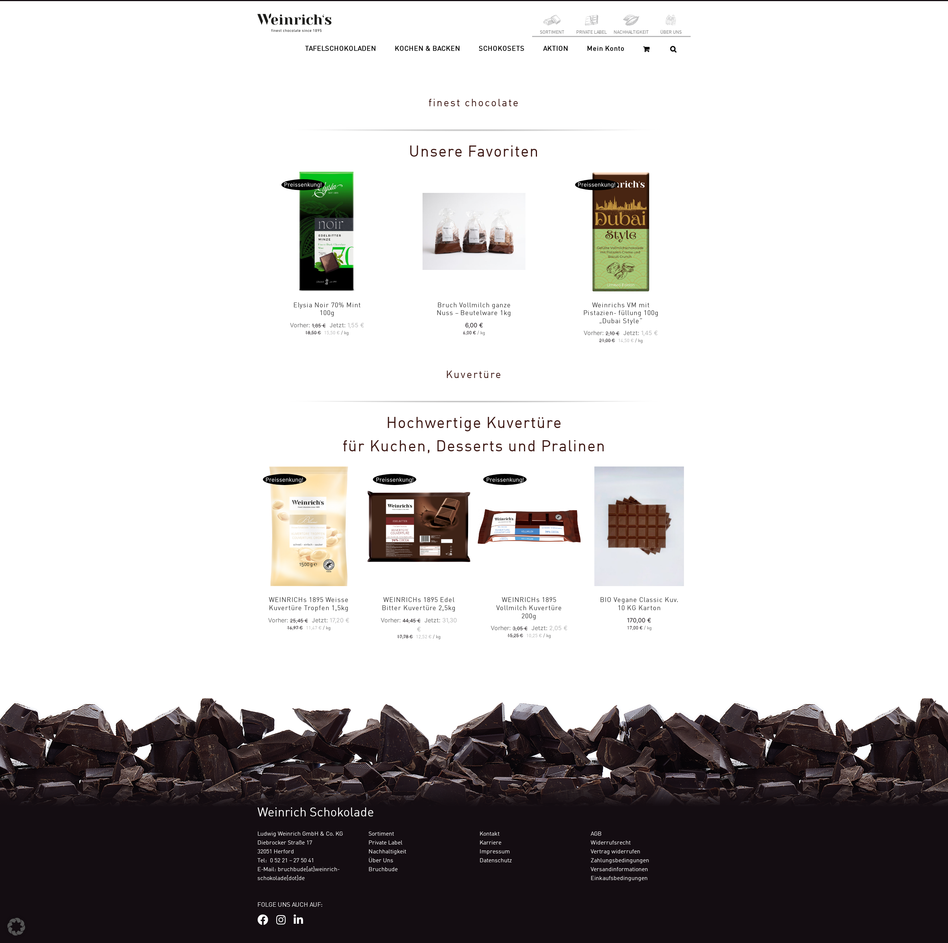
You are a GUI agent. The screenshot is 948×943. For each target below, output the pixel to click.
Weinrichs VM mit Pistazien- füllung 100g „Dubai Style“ (621, 313)
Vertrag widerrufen (615, 852)
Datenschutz (496, 861)
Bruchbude (383, 870)
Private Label (385, 843)
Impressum (495, 852)
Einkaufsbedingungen (619, 879)
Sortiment (381, 834)
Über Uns (380, 861)
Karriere (490, 843)
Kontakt (490, 834)
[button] (673, 48)
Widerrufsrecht (611, 843)
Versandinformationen (619, 870)
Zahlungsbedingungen (620, 861)
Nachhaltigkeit (387, 852)
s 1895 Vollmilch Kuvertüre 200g (529, 608)
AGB (596, 834)
